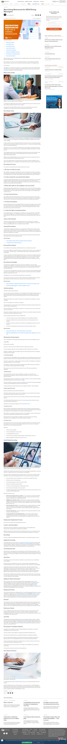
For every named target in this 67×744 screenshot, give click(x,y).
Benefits (31, 729)
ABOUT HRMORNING (15, 729)
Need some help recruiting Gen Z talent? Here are (16, 283)
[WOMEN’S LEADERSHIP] (45, 4)
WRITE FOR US (15, 732)
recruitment (6, 70)
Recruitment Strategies (11, 50)
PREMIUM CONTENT (28, 1)
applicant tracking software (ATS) (20, 678)
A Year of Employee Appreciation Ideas (53, 58)
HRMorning (5, 2)
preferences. (58, 740)
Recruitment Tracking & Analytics (13, 53)
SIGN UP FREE (62, 1)
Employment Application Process (13, 52)
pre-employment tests (34, 582)
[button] (2, 740)
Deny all (38, 742)
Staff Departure (43, 732)
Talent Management (12, 700)
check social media (20, 594)
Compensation (24, 732)
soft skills (26, 378)
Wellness (37, 732)
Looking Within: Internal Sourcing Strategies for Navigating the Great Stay (32, 704)
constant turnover (26, 403)
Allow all (27, 742)
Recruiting (6, 700)
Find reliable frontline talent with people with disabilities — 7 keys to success (51, 718)
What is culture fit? (8, 702)
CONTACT (15, 734)
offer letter (21, 619)
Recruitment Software (10, 55)
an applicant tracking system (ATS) (27, 542)
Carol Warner (11, 15)
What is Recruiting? (10, 42)
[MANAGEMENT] (35, 4)
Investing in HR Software (50, 53)
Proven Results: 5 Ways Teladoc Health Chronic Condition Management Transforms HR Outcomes (54, 86)
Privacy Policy (49, 740)
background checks (33, 592)
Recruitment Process (10, 46)
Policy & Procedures (31, 732)
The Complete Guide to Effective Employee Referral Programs (19, 240)
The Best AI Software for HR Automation (53, 69)
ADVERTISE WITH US (15, 731)
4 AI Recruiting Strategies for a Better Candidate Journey (18, 285)
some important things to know (33, 283)
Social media (6, 467)
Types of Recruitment (10, 48)
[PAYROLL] (29, 4)
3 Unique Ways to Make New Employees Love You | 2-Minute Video (11, 718)
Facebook (4, 733)
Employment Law (25, 729)
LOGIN (57, 1)
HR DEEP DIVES (36, 1)
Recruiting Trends (10, 44)
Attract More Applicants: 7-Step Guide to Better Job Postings (18, 330)
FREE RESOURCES (21, 1)
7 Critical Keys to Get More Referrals (13, 242)
